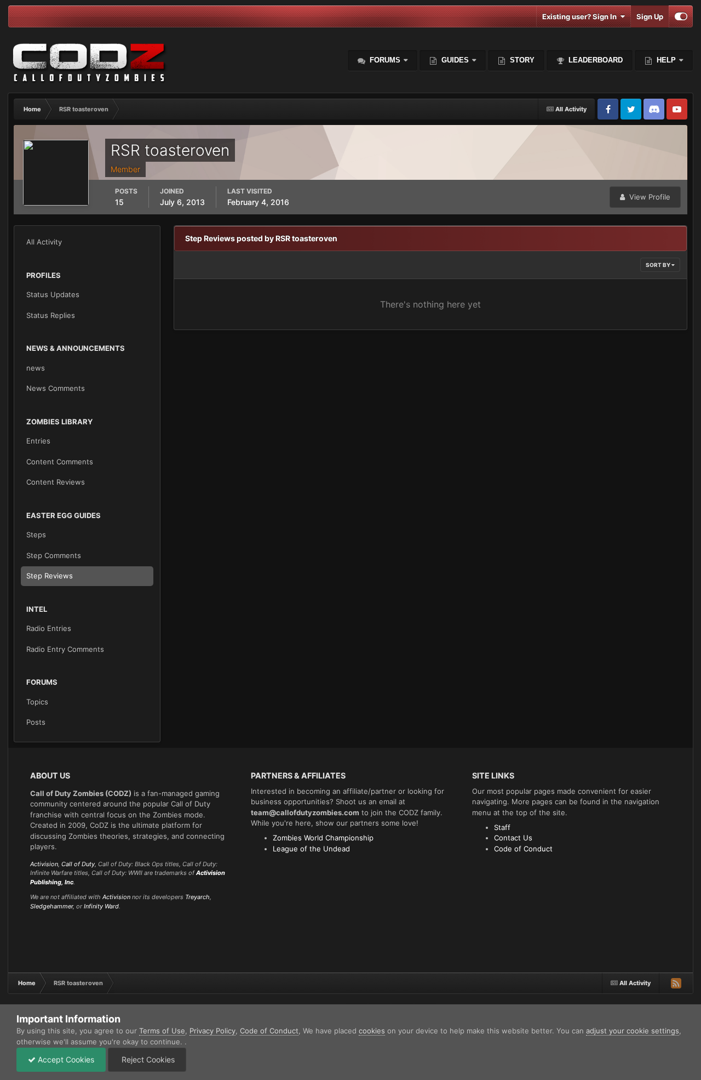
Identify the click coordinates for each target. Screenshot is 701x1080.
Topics (37, 701)
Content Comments (59, 461)
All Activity (44, 241)
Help (665, 60)
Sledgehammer (51, 906)
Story (521, 60)
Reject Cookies (147, 1059)
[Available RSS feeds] (676, 983)
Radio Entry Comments (65, 649)
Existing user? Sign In (581, 16)
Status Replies (50, 315)
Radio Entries (48, 628)
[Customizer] (681, 16)
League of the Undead (311, 848)
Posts (35, 722)
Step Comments (53, 555)
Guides (455, 60)
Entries (38, 440)
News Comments (55, 388)
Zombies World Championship (323, 837)
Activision (44, 864)
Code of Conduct (523, 848)
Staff (502, 827)
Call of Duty (78, 864)
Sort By (658, 265)
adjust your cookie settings (632, 1030)
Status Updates (52, 294)
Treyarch (197, 897)
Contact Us (513, 837)
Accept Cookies (65, 1059)
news (35, 367)
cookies (372, 1030)
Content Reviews (55, 482)
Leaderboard (594, 60)
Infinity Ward (101, 906)
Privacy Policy (212, 1030)
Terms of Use (162, 1030)
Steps (36, 534)
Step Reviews (49, 575)
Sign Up (649, 16)
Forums (383, 60)
